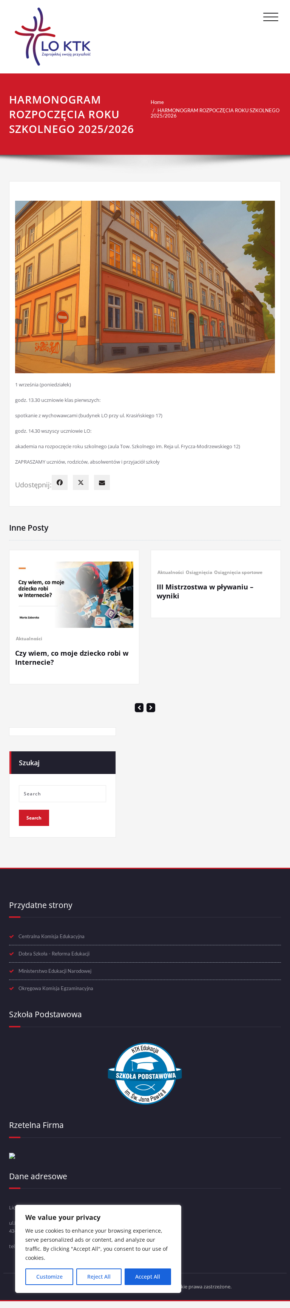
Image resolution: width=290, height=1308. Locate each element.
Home (157, 102)
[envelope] (102, 482)
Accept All (147, 1276)
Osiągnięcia (64, 572)
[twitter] (81, 482)
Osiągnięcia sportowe (103, 572)
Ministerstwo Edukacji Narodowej (55, 1035)
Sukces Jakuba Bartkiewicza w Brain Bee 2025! (214, 721)
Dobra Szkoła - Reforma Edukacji (54, 1017)
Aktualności (35, 572)
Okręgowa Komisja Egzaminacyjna (56, 1052)
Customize (49, 1276)
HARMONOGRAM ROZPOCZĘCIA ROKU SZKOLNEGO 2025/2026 (215, 113)
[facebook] (60, 482)
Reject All (99, 1276)
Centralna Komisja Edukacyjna (52, 1000)
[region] (98, 1249)
